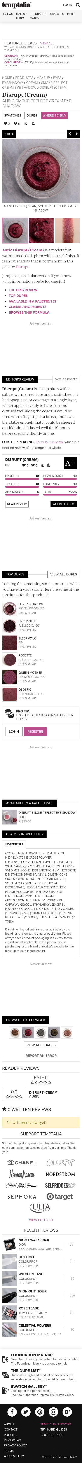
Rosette (25, 655)
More (70, 13)
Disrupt (22, 266)
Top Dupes (18, 296)
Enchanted (28, 621)
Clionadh (11, 55)
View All (47, 43)
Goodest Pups (51, 1435)
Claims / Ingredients (28, 307)
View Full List (41, 1220)
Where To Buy (63, 504)
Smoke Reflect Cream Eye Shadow (37, 103)
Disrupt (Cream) (24, 94)
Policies (10, 1435)
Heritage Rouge (31, 604)
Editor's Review (23, 290)
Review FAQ (12, 1440)
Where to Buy (54, 115)
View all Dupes (63, 574)
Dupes (31, 115)
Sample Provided (66, 379)
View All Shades (41, 1045)
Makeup (43, 78)
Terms (9, 1451)
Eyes (57, 78)
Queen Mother (30, 673)
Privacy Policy (15, 1445)
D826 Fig (25, 690)
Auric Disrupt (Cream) (23, 249)
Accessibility (14, 1456)
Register (35, 731)
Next (76, 134)
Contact (10, 1429)
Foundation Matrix (38, 16)
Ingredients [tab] (14, 844)
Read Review (17, 504)
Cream (32, 83)
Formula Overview (49, 442)
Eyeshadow (12, 83)
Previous (70, 134)
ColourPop (12, 62)
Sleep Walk (27, 638)
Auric (8, 101)
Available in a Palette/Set (32, 301)
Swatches (57, 13)
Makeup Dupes (21, 16)
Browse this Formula (29, 312)
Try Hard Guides (53, 1429)
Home (7, 78)
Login (67, 5)
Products (24, 78)
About (9, 1424)
